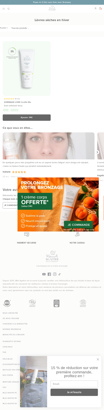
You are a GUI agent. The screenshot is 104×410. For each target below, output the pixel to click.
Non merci (90, 179)
